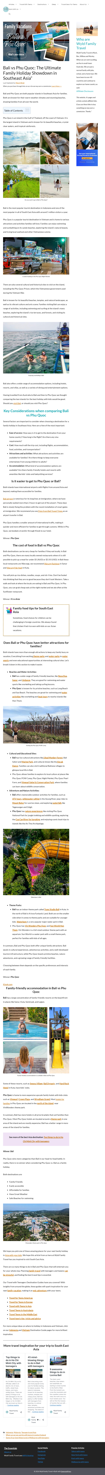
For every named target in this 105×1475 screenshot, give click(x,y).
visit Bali (17, 403)
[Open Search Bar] (11, 14)
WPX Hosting (28, 1455)
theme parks (39, 656)
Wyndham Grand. (42, 1099)
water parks (54, 656)
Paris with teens (77, 1458)
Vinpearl (14, 1099)
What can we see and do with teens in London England (26, 1435)
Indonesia (13, 1330)
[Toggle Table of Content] (26, 110)
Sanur (15, 680)
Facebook (41, 1451)
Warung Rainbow (51, 563)
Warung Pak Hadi (14, 567)
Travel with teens (25, 4)
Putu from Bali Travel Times (50, 511)
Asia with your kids (13, 1255)
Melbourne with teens (80, 1462)
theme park (56, 1119)
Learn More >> (57, 86)
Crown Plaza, (24, 1099)
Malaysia (17, 1432)
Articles (11, 4)
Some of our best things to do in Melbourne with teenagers (27, 1438)
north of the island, (45, 1103)
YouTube (41, 1458)
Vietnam (26, 1330)
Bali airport (8, 498)
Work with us (13, 9)
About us (83, 4)
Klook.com (7, 984)
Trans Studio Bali (51, 909)
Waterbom (22, 921)
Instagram (42, 1455)
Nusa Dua (62, 676)
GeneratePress (66, 1471)
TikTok (40, 1462)
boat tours (43, 696)
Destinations (42, 4)
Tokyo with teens (78, 1451)
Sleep (54, 4)
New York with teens (79, 1455)
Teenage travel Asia (28, 1432)
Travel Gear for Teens (69, 4)
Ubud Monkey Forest (53, 757)
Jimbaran (26, 680)
